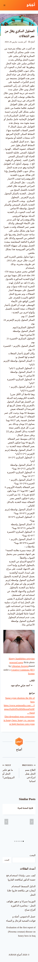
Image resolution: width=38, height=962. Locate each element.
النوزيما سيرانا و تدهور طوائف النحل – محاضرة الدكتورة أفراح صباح (20, 905)
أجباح (33, 42)
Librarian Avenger (20, 666)
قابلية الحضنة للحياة (25, 808)
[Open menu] (4, 5)
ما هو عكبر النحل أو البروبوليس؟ (9, 771)
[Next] (6, 822)
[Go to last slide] (32, 822)
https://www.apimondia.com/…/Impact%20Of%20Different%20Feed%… (19, 709)
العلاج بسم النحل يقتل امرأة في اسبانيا (28, 773)
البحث (32, 855)
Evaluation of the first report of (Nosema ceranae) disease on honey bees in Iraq (20, 931)
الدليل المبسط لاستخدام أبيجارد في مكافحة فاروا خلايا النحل (21, 890)
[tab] (23, 841)
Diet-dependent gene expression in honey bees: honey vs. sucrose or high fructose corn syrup (19, 720)
